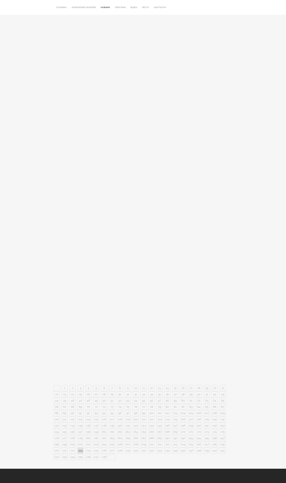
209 (143, 444)
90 (72, 413)
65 (222, 400)
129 (207, 419)
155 (65, 431)
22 (56, 394)
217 (207, 444)
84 (198, 406)
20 (214, 388)
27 (96, 394)
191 (175, 438)
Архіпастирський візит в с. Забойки (81, 152)
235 (175, 450)
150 (199, 425)
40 (198, 394)
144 (151, 425)
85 (206, 406)
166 (151, 431)
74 (119, 406)
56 (151, 400)
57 (159, 400)
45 (64, 400)
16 (183, 388)
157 (80, 431)
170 (183, 431)
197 (222, 438)
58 (167, 400)
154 (57, 431)
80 (167, 406)
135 (80, 425)
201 (80, 444)
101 (159, 413)
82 (183, 406)
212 (167, 444)
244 (72, 456)
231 (144, 450)
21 (222, 388)
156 (72, 431)
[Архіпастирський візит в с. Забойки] (81, 129)
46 (72, 400)
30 (120, 394)
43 (222, 394)
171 (191, 431)
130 (215, 419)
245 (80, 456)
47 (80, 400)
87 (222, 406)
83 (191, 406)
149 (191, 425)
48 (88, 400)
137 (96, 425)
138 (104, 425)
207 (128, 444)
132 (57, 425)
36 (167, 394)
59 (175, 400)
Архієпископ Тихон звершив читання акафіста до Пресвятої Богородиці (134, 59)
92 (88, 413)
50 (104, 400)
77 (143, 406)
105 (191, 413)
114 (88, 419)
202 (88, 444)
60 (183, 400)
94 (104, 413)
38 (183, 394)
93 (96, 413)
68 (72, 406)
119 (128, 419)
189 (159, 438)
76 (135, 406)
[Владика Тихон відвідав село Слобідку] (192, 33)
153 (222, 425)
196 (214, 438)
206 (120, 444)
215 (191, 444)
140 (120, 425)
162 (120, 431)
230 (135, 450)
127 (191, 419)
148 (183, 425)
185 (128, 438)
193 (191, 438)
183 (112, 438)
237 (191, 450)
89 (64, 413)
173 (207, 431)
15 (175, 388)
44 (56, 400)
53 (127, 400)
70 (88, 406)
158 (88, 431)
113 (80, 419)
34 (151, 394)
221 (65, 450)
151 (207, 425)
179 (80, 438)
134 (72, 425)
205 (112, 444)
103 (175, 413)
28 (104, 394)
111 (64, 419)
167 (159, 431)
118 (120, 419)
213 (175, 444)
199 (64, 444)
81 (175, 406)
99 (143, 413)
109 (222, 413)
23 (64, 394)
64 (214, 400)
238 (199, 450)
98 (135, 413)
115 (96, 419)
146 (167, 425)
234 (167, 450)
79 (159, 406)
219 (222, 444)
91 (80, 413)
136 (88, 425)
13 (159, 388)
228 (120, 450)
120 (136, 419)
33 (143, 394)
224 (88, 450)
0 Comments (82, 102)
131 (222, 419)
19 (206, 388)
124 (167, 419)
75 (127, 406)
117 (112, 419)
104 (183, 413)
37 (175, 394)
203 (96, 444)
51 (112, 400)
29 (112, 394)
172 (199, 431)
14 (167, 388)
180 (88, 438)
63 (206, 400)
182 (104, 438)
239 (207, 450)
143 (144, 425)
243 (64, 456)
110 (57, 419)
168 (167, 431)
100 (151, 413)
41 (206, 394)
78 (151, 406)
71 (96, 406)
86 (214, 406)
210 (151, 444)
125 (175, 419)
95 (112, 413)
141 (128, 425)
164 (135, 431)
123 (159, 419)
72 (104, 406)
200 (72, 444)
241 (222, 450)
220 (57, 450)
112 (72, 419)
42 (214, 394)
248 (104, 456)
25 (80, 394)
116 (104, 419)
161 (112, 431)
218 (215, 444)
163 (128, 431)
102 (167, 413)
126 (183, 419)
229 (128, 450)
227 (112, 450)
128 (199, 419)
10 (135, 388)
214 (183, 444)
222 (73, 450)
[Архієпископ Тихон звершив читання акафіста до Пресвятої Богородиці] (137, 33)
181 (96, 438)
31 (127, 394)
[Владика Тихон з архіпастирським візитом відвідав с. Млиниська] (192, 148)
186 (135, 438)
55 (143, 400)
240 (214, 450)
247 (96, 456)
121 (144, 419)
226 (104, 450)
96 (120, 413)
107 (207, 413)
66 (56, 406)
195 (207, 438)
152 (215, 425)
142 (136, 425)
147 (175, 425)
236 (183, 450)
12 (151, 388)
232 (151, 450)
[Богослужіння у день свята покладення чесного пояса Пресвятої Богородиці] (192, 281)
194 (199, 438)
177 (65, 438)
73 (112, 406)
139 (112, 425)
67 (64, 406)
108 (214, 413)
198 (57, 444)
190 (167, 438)
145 (159, 425)
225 (96, 450)
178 (72, 438)
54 (135, 400)
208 (135, 444)
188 (151, 438)
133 (65, 425)
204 (104, 444)
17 (191, 388)
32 (135, 394)
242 (57, 456)
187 (144, 438)
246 (88, 456)
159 (96, 431)
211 (159, 444)
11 (143, 388)
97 (127, 413)
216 (199, 444)
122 (151, 419)
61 (191, 400)
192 (183, 438)
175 (222, 431)
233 (159, 450)
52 (120, 400)
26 (88, 394)
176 (57, 438)
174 (215, 431)
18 (199, 388)
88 (56, 413)
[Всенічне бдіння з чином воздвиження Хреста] (81, 33)
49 (96, 400)
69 (80, 406)
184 (120, 438)
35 (159, 394)
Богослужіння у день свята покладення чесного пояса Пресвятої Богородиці (187, 326)
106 (199, 413)
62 (198, 400)
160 (104, 431)
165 (144, 431)
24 (72, 394)
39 (191, 394)
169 (175, 431)
